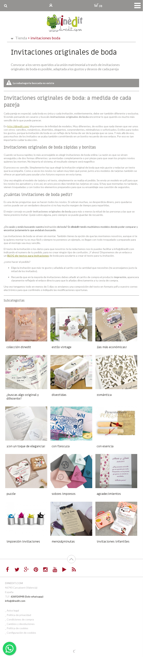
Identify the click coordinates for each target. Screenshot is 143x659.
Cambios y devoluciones (21, 623)
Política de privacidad (19, 615)
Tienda (21, 38)
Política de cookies (17, 628)
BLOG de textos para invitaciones (28, 255)
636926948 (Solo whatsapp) (27, 596)
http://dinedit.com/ (18, 126)
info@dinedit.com (15, 600)
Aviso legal (13, 610)
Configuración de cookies (21, 632)
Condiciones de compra (20, 619)
